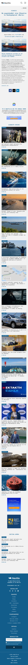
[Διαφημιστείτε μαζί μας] (14, 118)
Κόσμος (14, 599)
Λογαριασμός (14, 633)
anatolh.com (5, 85)
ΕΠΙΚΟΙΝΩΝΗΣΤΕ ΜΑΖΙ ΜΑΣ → (14, 585)
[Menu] (25, 3)
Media (14, 609)
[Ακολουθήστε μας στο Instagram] (10, 591)
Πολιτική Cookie (14, 656)
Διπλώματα (14, 616)
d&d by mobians (14, 662)
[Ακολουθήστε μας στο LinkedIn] (18, 591)
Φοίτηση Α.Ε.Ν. (14, 620)
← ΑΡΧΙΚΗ (23, 8)
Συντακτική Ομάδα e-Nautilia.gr (14, 36)
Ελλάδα (14, 596)
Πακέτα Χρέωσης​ (14, 631)
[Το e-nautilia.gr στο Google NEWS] (14, 104)
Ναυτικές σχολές (14, 618)
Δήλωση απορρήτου (11, 658)
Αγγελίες (14, 629)
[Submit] (14, 647)
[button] (10, 90)
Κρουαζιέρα (14, 605)
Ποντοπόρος (14, 607)
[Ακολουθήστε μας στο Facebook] (12, 591)
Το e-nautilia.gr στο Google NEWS (14, 109)
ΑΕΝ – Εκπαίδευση (14, 603)
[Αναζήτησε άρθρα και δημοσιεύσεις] (21, 3)
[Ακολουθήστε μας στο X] (15, 591)
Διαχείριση (18, 658)
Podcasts (14, 611)
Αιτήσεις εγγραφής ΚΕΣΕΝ (14, 623)
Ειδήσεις (14, 10)
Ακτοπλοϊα (14, 601)
